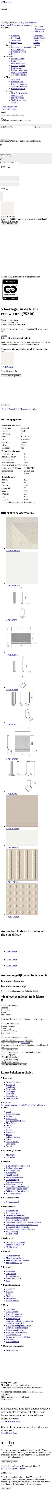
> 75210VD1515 (13, 585)
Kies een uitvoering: (9, 1031)
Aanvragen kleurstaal (9, 23)
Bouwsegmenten (17, 49)
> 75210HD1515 (13, 551)
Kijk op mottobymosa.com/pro (13, 1468)
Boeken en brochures (19, 70)
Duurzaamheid (17, 82)
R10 (2, 156)
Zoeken (37, 127)
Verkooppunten (17, 95)
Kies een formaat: (8, 1026)
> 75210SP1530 (12, 847)
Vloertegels (39, 31)
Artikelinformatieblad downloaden (14, 1065)
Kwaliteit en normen (19, 84)
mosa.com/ (25, 1043)
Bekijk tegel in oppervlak (11, 376)
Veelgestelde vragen (19, 100)
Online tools (16, 61)
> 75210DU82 (12, 690)
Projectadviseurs (17, 98)
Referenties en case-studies (21, 47)
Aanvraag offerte (18, 66)
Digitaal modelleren (19, 72)
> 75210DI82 (11, 620)
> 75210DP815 (12, 655)
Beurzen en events (18, 52)
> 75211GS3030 (12, 917)
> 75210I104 (11, 724)
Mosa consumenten (9, 107)
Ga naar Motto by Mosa (10, 1421)
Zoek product (40, 29)
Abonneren (6, 1395)
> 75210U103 (11, 794)
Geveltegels (15, 38)
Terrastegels (16, 40)
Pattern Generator (18, 63)
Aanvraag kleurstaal (19, 75)
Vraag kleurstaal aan (9, 224)
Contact (14, 102)
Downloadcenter (17, 59)
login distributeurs (8, 109)
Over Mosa (15, 79)
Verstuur (29, 1040)
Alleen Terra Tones (11, 1024)
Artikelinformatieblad (10, 409)
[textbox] (12, 115)
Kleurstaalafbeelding (28, 409)
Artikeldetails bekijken (10, 1057)
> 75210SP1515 (12, 829)
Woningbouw (16, 43)
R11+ (8, 156)
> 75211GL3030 (12, 882)
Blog (13, 54)
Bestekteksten (16, 68)
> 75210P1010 (12, 759)
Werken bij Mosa (18, 89)
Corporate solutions (19, 86)
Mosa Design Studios (19, 93)
